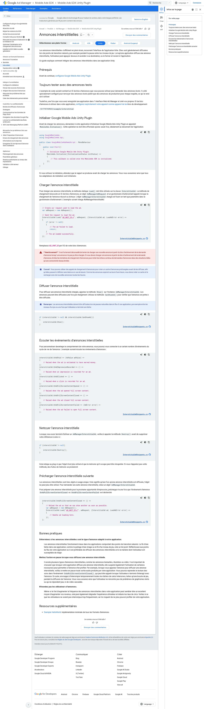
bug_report (192, 9)
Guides (6, 8)
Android (75, 43)
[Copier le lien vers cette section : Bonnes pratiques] (64, 533)
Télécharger (31, 8)
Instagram (79, 666)
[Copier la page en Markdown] (89, 35)
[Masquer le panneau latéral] (28, 704)
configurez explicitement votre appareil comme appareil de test (102, 104)
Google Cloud (122, 677)
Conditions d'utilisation (43, 704)
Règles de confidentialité (63, 704)
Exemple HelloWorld (52, 612)
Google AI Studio (123, 670)
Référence (17, 8)
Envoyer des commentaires (137, 35)
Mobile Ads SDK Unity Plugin (74, 2)
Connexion (197, 3)
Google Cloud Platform (102, 694)
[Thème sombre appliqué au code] (145, 132)
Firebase (120, 666)
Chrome (120, 662)
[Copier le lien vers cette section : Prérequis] (54, 70)
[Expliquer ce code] (141, 132)
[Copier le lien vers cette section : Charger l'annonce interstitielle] (81, 185)
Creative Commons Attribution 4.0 (96, 637)
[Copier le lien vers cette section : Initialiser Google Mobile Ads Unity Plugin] (94, 118)
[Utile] (145, 29)
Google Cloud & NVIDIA (43, 673)
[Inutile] (149, 29)
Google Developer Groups (44, 662)
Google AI (118, 694)
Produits (50, 29)
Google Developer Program (45, 658)
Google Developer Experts (44, 666)
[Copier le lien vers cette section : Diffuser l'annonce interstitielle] (80, 286)
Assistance (56, 8)
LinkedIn (79, 670)
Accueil (41, 29)
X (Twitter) (80, 673)
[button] (15, 62)
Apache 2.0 (149, 637)
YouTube (79, 677)
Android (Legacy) (131, 43)
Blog (77, 658)
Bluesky (79, 662)
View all (120, 685)
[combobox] (159, 3)
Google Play (121, 681)
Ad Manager (24, 2)
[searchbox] (16, 16)
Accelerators (39, 670)
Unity (100, 43)
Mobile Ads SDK (44, 2)
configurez (73, 76)
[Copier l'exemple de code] (149, 132)
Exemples (43, 8)
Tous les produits (133, 694)
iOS (88, 43)
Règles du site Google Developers (69, 640)
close (200, 9)
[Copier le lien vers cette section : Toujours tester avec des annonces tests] (94, 85)
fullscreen (196, 9)
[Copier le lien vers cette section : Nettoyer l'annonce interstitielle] (81, 428)
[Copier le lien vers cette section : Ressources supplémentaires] (79, 606)
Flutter (113, 43)
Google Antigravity (124, 673)
